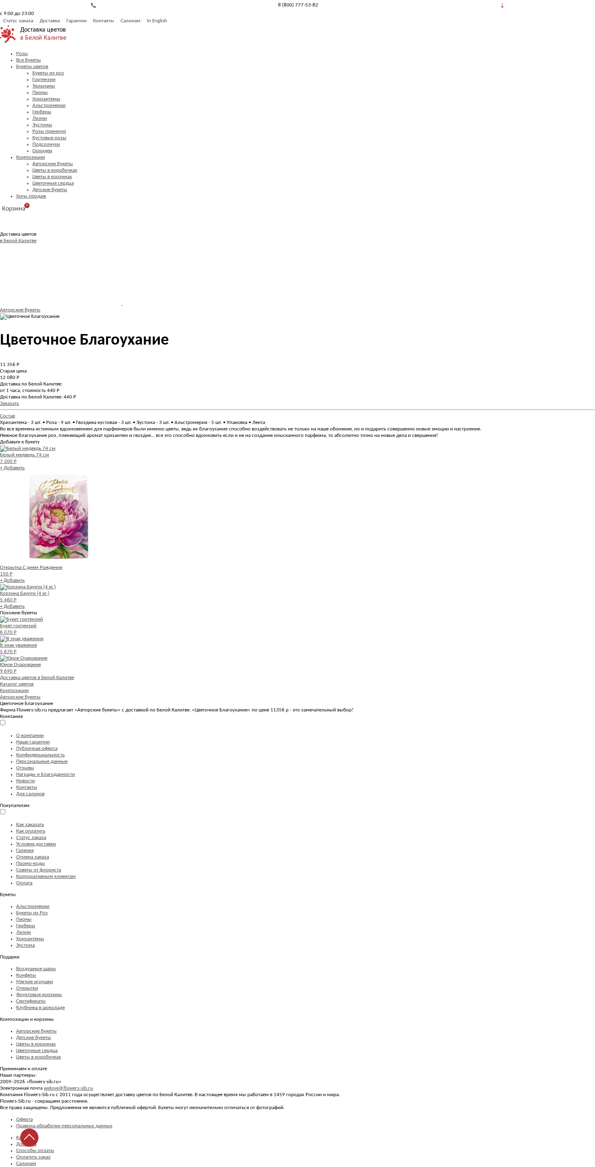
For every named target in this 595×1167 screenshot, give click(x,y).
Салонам (130, 20)
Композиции (30, 157)
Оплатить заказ (33, 1157)
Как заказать (30, 824)
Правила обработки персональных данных (64, 1126)
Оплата (24, 883)
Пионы (40, 92)
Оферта (24, 1119)
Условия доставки (36, 844)
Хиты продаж (31, 196)
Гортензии (43, 79)
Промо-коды (30, 863)
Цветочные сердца (53, 183)
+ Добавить (12, 468)
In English (157, 20)
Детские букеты (49, 189)
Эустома (25, 945)
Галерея (25, 850)
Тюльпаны (43, 86)
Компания (11, 716)
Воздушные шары (36, 968)
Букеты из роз (48, 73)
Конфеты (26, 975)
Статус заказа (18, 20)
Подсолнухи (46, 144)
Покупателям (15, 805)
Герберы (41, 112)
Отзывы (25, 768)
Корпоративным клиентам (46, 876)
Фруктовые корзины (39, 994)
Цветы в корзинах (52, 176)
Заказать (9, 403)
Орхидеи (42, 150)
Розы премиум (49, 131)
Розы (22, 53)
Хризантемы (46, 99)
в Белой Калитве (43, 38)
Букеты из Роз (32, 913)
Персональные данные (42, 761)
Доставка (50, 20)
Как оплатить (30, 831)
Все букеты (28, 60)
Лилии (39, 118)
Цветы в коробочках (54, 170)
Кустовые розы (49, 138)
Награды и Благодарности (45, 774)
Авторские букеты (52, 163)
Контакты (103, 20)
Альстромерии (49, 105)
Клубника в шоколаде (40, 1007)
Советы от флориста (38, 870)
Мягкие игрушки (34, 981)
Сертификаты (31, 1001)
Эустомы (42, 125)
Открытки (27, 988)
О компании (30, 735)
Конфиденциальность (40, 755)
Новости (25, 781)
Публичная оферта (36, 748)
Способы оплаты (35, 1150)
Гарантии (76, 20)
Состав (7, 416)
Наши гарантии (33, 742)
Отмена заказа (32, 857)
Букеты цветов (32, 66)
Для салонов (30, 793)
